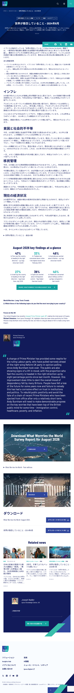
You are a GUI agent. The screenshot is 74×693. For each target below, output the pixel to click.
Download (32, 449)
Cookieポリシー (43, 684)
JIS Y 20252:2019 (59, 684)
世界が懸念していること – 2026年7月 (59, 565)
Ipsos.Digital (28, 669)
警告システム (51, 684)
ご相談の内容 (16, 611)
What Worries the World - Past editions (18, 467)
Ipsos (5, 11)
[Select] (64, 4)
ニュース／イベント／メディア (36, 665)
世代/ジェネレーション (32, 561)
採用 (25, 657)
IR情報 (26, 661)
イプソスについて (9, 665)
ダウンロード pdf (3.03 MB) (57, 520)
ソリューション (8, 657)
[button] (58, 4)
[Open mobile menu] (70, 3)
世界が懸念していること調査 (25, 18)
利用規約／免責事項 (8, 684)
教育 (4, 561)
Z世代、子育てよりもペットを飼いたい (36, 565)
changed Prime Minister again (34, 316)
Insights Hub (12, 11)
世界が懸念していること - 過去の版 (19, 235)
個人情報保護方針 (33, 684)
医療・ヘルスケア (48, 18)
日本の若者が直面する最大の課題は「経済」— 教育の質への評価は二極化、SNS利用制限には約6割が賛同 (13, 569)
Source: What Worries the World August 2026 (34, 287)
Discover (32, 495)
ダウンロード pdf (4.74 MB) (57, 530)
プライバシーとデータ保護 (21, 684)
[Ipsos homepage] (5, 3)
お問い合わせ (7, 669)
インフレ (38, 18)
